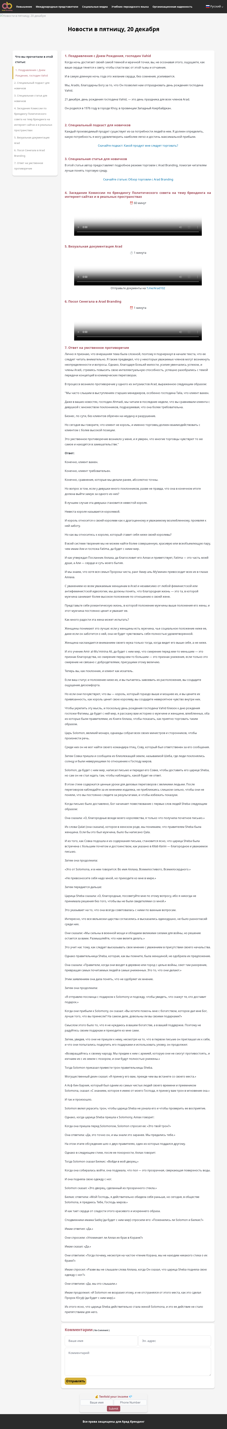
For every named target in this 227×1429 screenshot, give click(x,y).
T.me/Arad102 (155, 288)
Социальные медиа (95, 6)
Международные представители (57, 6)
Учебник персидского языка (130, 6)
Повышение (24, 6)
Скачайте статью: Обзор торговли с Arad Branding (138, 179)
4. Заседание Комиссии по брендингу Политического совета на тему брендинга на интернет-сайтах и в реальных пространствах (33, 119)
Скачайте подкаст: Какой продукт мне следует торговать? (138, 146)
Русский (216, 6)
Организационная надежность (172, 6)
